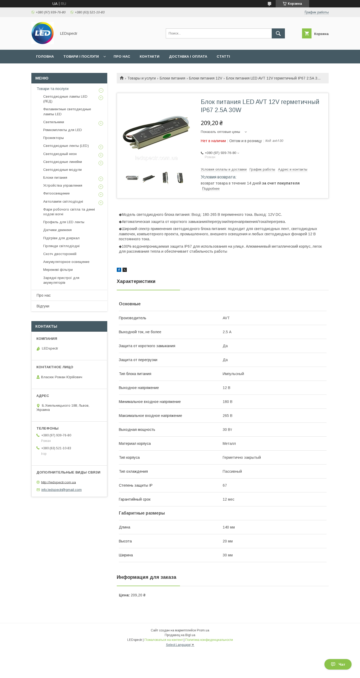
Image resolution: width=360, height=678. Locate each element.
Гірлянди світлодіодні (61, 246)
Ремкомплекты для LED (62, 130)
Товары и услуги (141, 78)
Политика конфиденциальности (209, 640)
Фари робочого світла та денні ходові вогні (69, 211)
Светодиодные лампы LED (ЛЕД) (65, 98)
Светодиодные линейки (62, 162)
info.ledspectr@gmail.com (61, 490)
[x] (125, 270)
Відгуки (43, 306)
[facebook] (119, 270)
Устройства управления (62, 185)
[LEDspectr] (42, 43)
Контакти (149, 56)
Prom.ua (203, 630)
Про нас (122, 56)
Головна (45, 56)
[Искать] (278, 33)
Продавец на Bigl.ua (180, 635)
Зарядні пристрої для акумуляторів (61, 280)
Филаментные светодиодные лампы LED (67, 111)
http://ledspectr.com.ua (58, 482)
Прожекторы (53, 138)
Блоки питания (172, 78)
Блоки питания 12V (205, 78)
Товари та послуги (53, 89)
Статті (223, 56)
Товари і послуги (81, 56)
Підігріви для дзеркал (61, 238)
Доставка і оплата (188, 56)
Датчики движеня (57, 230)
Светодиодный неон (60, 154)
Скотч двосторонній (59, 254)
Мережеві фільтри (58, 270)
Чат (342, 664)
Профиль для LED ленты (63, 222)
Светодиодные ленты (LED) (66, 146)
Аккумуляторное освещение (66, 262)
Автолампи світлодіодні (63, 201)
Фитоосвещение (56, 193)
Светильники (53, 122)
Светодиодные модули (62, 170)
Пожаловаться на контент (163, 640)
